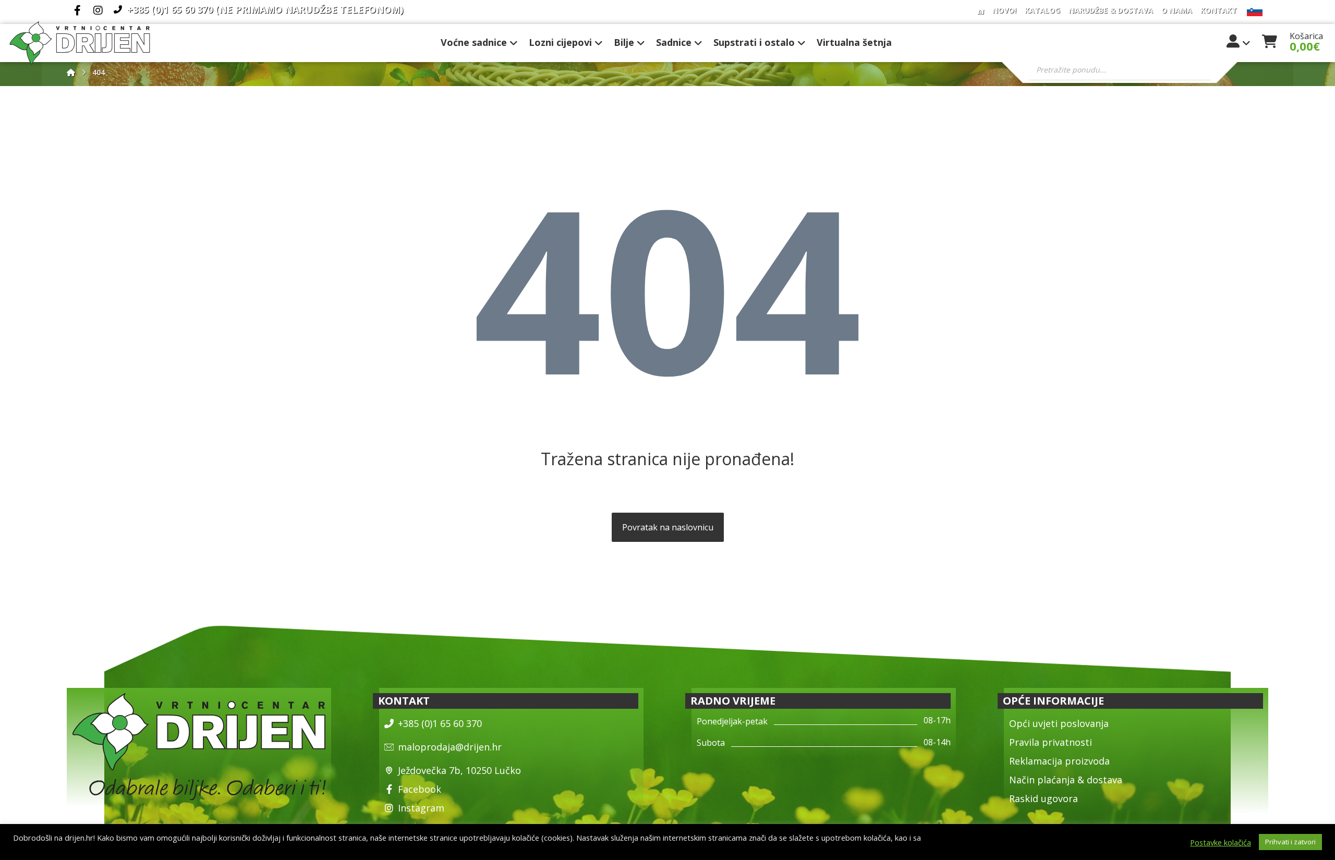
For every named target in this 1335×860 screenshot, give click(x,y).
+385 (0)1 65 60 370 (440, 723)
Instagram (421, 808)
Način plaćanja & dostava (1065, 779)
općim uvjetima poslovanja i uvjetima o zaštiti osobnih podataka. (125, 847)
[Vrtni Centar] (79, 43)
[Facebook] (77, 10)
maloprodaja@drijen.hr (450, 747)
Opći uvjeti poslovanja (1059, 723)
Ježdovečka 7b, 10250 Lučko (459, 770)
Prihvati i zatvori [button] (1290, 841)
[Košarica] (1269, 40)
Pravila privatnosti (1050, 742)
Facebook (419, 789)
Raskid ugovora (1043, 798)
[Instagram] (98, 10)
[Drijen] (71, 72)
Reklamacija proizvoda (1059, 761)
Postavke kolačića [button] (1220, 842)
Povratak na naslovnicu (667, 527)
